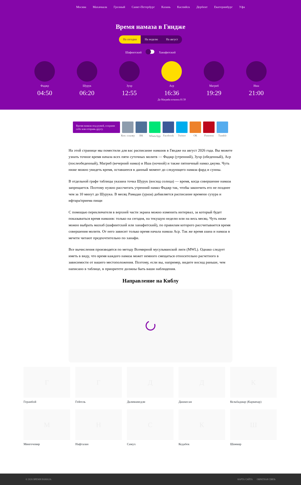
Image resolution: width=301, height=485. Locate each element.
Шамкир (235, 444)
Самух (131, 444)
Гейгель (80, 401)
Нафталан (81, 444)
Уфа (242, 7)
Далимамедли (136, 401)
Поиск (277, 7)
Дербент (202, 7)
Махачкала (100, 7)
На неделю (151, 39)
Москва (81, 7)
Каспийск (183, 7)
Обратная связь (266, 479)
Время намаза (43, 7)
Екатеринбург (223, 7)
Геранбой (30, 401)
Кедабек (184, 444)
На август (172, 39)
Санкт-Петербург (143, 7)
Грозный (119, 7)
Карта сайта (245, 479)
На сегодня (130, 39)
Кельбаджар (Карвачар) (245, 401)
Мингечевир (32, 444)
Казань (166, 7)
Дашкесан (185, 401)
